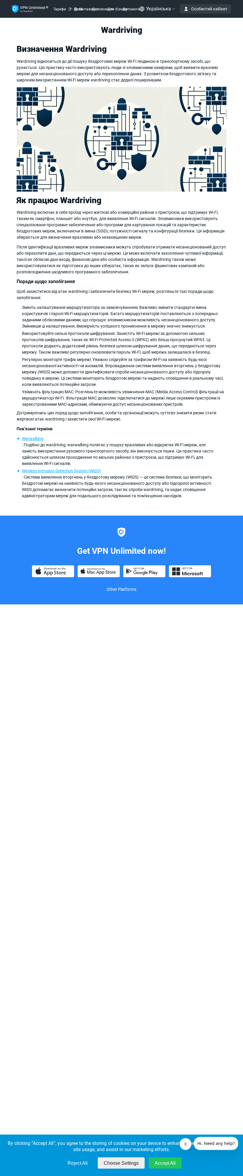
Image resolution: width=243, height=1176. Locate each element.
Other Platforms (121, 589)
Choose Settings (121, 1163)
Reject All (78, 1163)
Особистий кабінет (209, 9)
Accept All (165, 1163)
